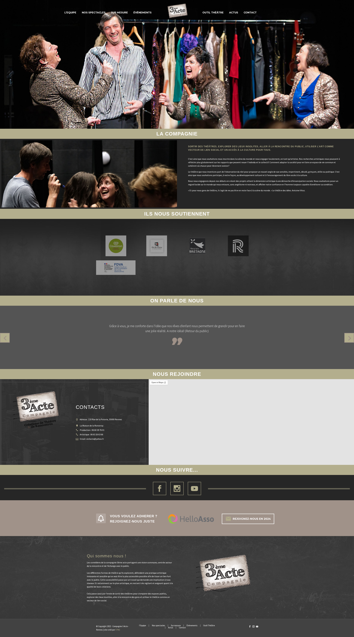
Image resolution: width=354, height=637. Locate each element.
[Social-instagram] (177, 488)
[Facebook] (250, 626)
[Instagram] (253, 626)
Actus (233, 12)
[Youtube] (194, 488)
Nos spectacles (94, 12)
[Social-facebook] (159, 488)
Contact (250, 12)
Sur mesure (119, 12)
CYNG (117, 629)
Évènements (142, 12)
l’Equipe (70, 12)
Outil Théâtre (213, 12)
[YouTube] (257, 626)
